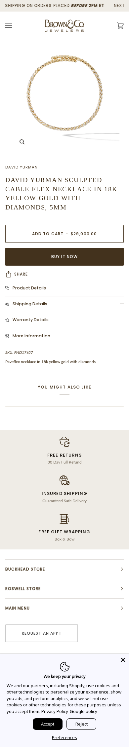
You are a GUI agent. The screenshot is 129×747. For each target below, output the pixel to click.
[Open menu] (15, 26)
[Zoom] (64, 99)
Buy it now (64, 256)
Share (21, 274)
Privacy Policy (54, 711)
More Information (31, 336)
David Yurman (21, 167)
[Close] (123, 659)
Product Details (29, 288)
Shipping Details (30, 304)
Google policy (83, 711)
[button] (64, 569)
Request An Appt (42, 633)
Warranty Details (31, 319)
